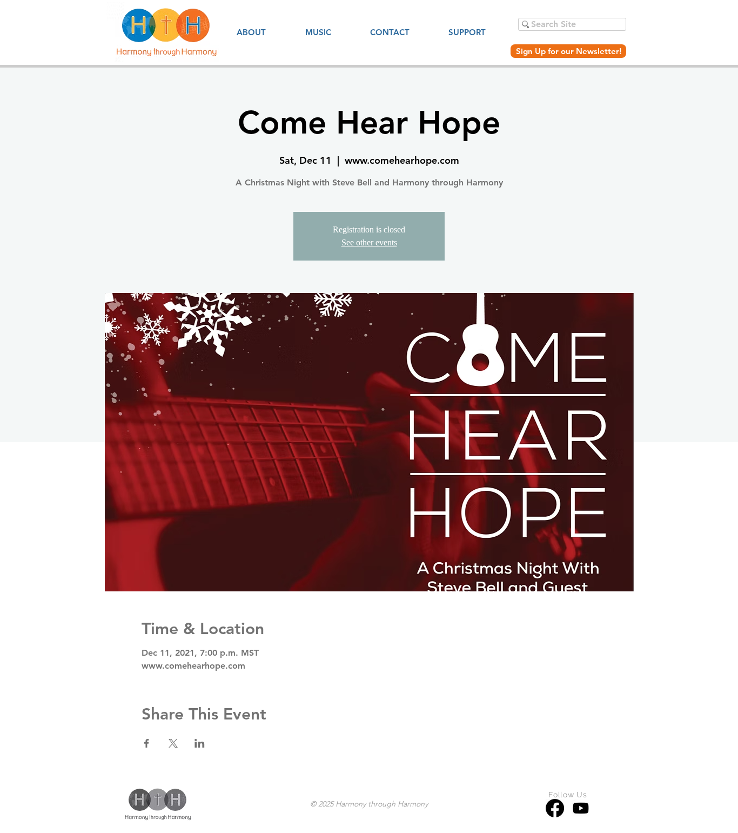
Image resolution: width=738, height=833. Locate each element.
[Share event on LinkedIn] (199, 743)
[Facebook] (555, 808)
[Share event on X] (173, 743)
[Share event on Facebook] (147, 743)
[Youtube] (581, 808)
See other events (369, 242)
